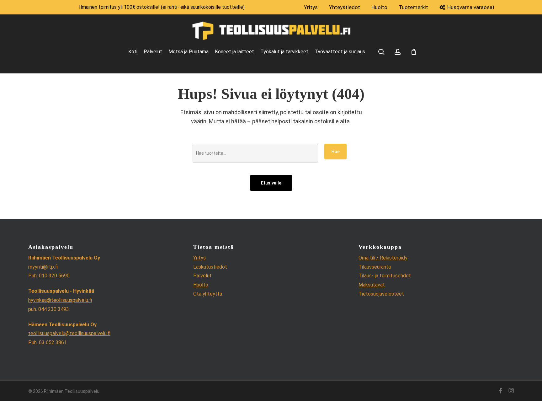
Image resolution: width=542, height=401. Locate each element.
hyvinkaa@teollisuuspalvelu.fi (60, 300)
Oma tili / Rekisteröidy (383, 258)
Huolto (200, 285)
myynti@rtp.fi (43, 267)
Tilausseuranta (375, 267)
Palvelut (202, 276)
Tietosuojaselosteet (381, 294)
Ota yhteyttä (207, 294)
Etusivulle (271, 182)
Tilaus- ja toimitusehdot (385, 276)
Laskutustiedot (210, 267)
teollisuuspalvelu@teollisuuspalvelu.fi (69, 333)
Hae (335, 151)
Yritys (199, 258)
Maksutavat (372, 285)
